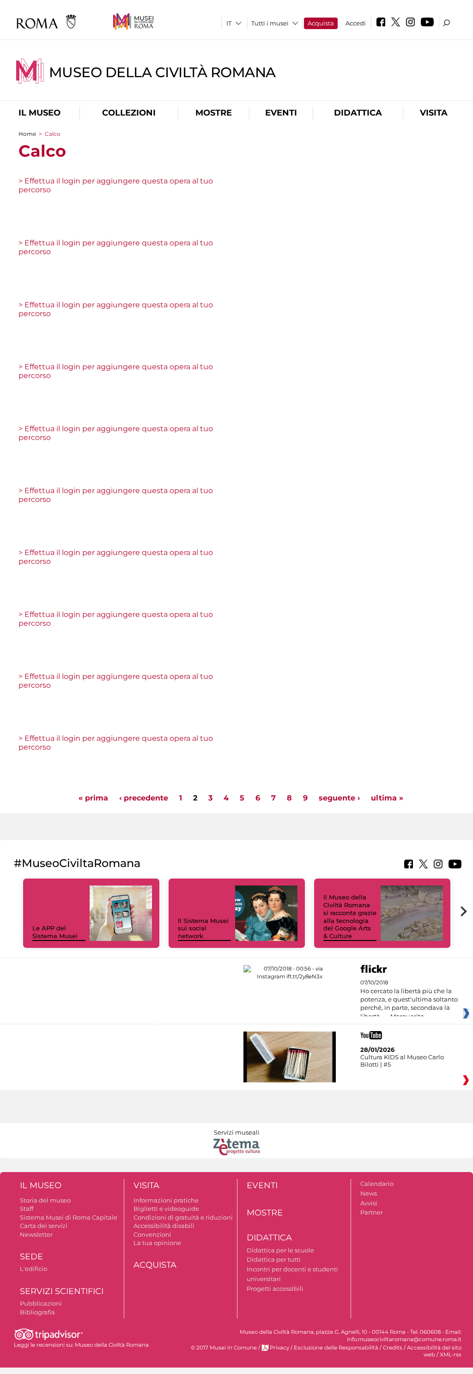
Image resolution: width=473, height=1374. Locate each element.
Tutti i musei (270, 23)
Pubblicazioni (41, 1303)
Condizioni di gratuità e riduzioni (183, 1217)
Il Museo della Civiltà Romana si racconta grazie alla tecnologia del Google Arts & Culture (349, 916)
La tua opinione (157, 1242)
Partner (371, 1212)
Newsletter (36, 1234)
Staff (26, 1208)
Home (27, 133)
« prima (93, 798)
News (368, 1193)
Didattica (358, 113)
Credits (392, 1347)
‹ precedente (143, 798)
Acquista (321, 23)
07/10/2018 (409, 999)
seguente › (339, 798)
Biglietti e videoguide (166, 1208)
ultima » (387, 798)
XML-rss (450, 1354)
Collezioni (129, 113)
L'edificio (33, 1268)
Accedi (356, 23)
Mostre (213, 113)
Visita (434, 113)
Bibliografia (37, 1312)
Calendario (377, 1183)
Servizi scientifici (61, 1291)
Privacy (279, 1347)
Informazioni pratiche (166, 1200)
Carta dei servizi (43, 1225)
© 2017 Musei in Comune (224, 1347)
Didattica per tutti (274, 1259)
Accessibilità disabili (163, 1225)
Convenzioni (152, 1234)
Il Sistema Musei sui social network (203, 928)
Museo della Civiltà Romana (162, 72)
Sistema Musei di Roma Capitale (68, 1217)
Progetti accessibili (275, 1288)
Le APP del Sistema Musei (55, 932)
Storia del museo (45, 1200)
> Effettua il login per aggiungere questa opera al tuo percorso (115, 185)
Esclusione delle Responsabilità (336, 1347)
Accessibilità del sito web (434, 1351)
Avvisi (368, 1203)
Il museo (39, 113)
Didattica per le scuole (280, 1250)
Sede (31, 1256)
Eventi (281, 113)
